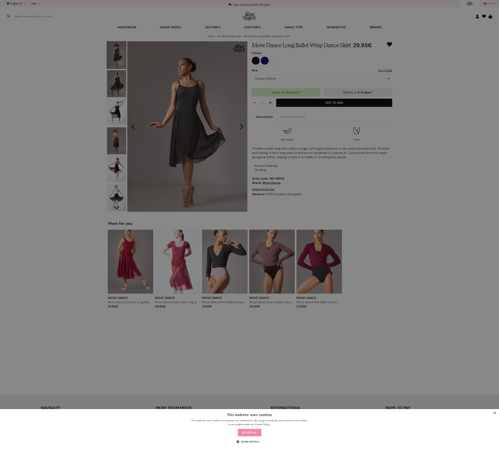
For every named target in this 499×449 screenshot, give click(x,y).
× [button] (494, 413)
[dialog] (249, 429)
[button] (249, 441)
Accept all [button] (249, 432)
